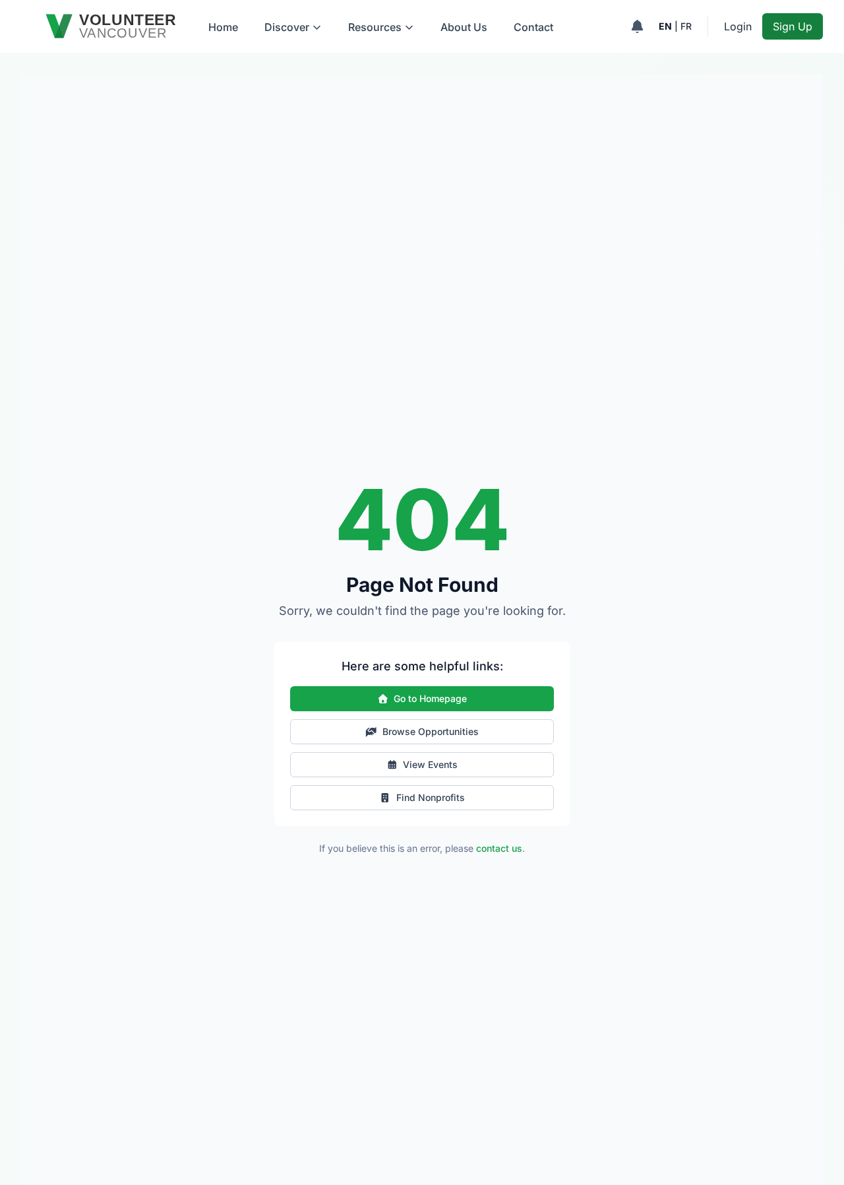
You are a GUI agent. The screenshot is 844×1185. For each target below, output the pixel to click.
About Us (463, 27)
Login (738, 26)
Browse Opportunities (430, 731)
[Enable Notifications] (637, 26)
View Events (430, 764)
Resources (375, 27)
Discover (286, 27)
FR (686, 26)
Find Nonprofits (430, 797)
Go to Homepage (430, 698)
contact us (499, 848)
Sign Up (792, 26)
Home (223, 27)
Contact (533, 27)
